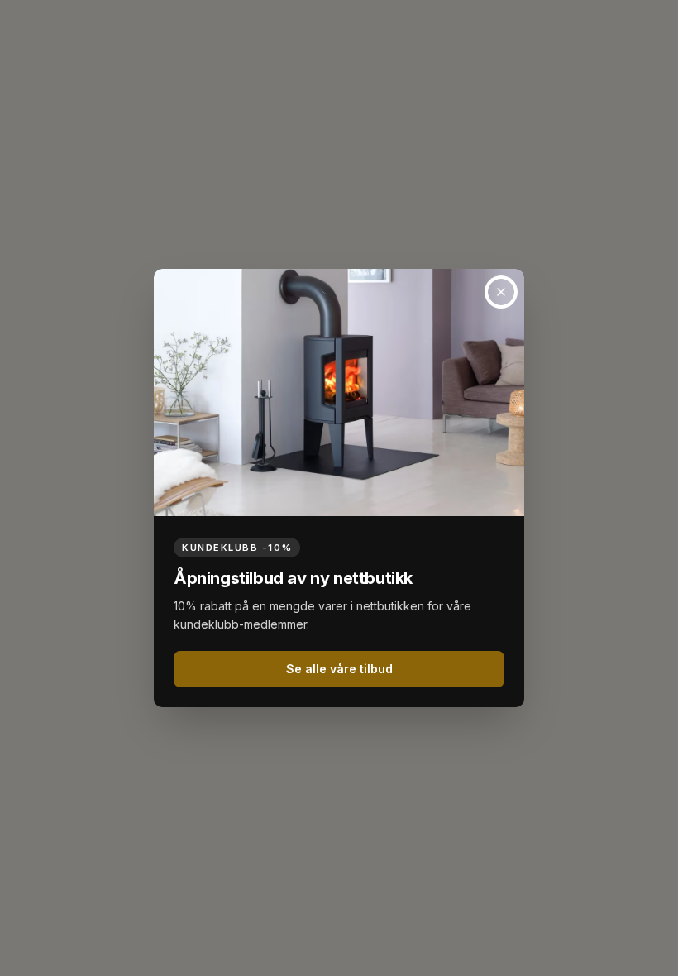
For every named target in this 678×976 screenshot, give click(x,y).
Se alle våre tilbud (339, 669)
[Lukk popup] (501, 292)
